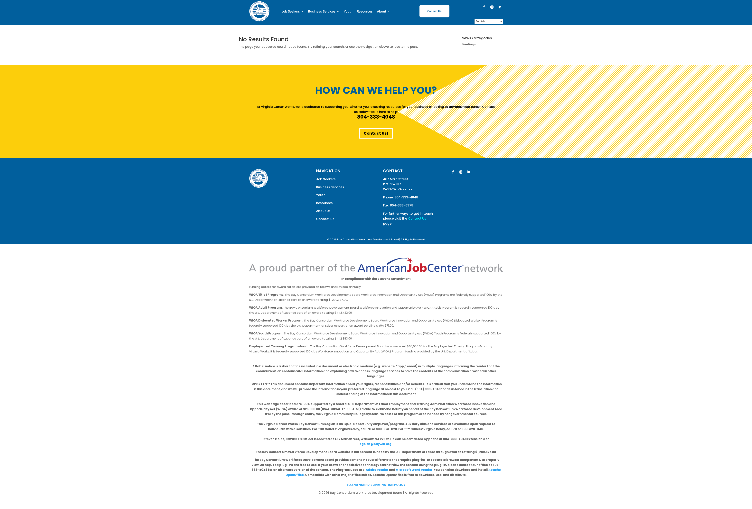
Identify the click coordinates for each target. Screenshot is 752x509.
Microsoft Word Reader (414, 470)
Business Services (321, 11)
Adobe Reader (377, 470)
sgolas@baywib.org (375, 444)
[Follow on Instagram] (492, 7)
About (381, 11)
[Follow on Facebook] (484, 7)
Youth (348, 11)
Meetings (469, 44)
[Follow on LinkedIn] (500, 7)
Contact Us (434, 11)
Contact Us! (376, 133)
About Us (323, 211)
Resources (365, 11)
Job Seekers (290, 11)
